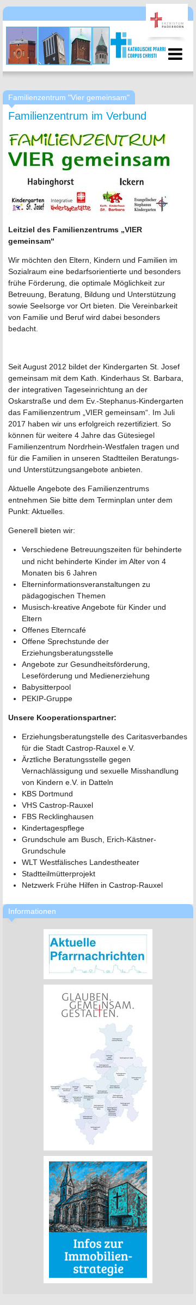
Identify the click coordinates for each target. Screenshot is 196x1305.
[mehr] (98, 954)
